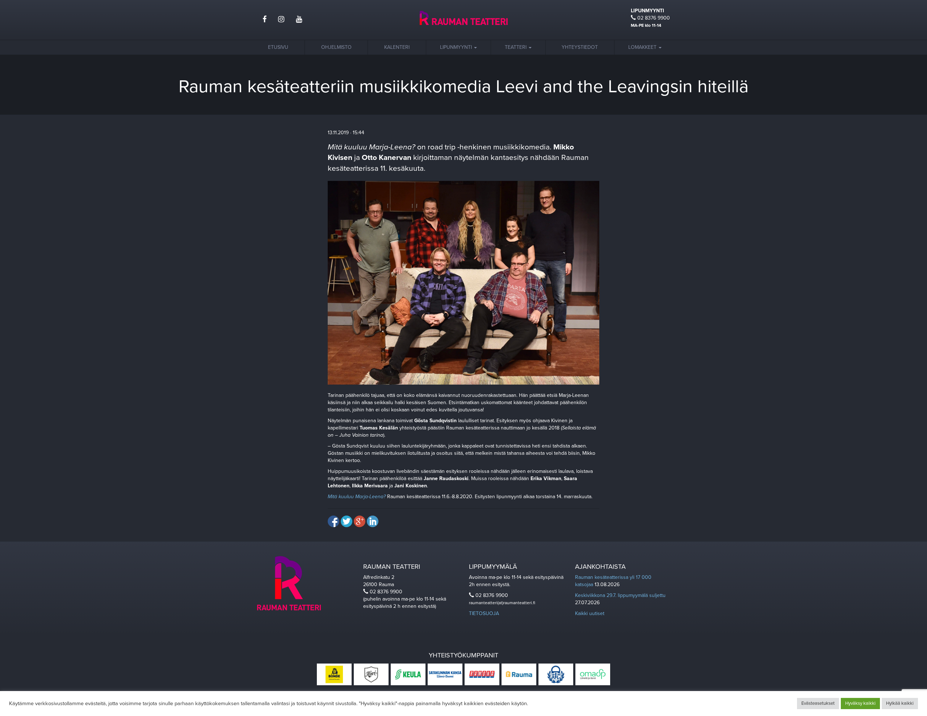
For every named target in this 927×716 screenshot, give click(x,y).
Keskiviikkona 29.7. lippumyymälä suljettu (620, 595)
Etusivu (278, 47)
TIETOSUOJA (484, 613)
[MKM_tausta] (463, 282)
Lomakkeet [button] (643, 47)
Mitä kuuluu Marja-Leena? (357, 496)
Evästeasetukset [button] (818, 703)
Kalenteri (397, 47)
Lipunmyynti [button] (456, 47)
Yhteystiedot (580, 47)
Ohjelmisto (336, 47)
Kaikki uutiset (589, 613)
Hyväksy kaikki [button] (860, 703)
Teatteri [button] (516, 47)
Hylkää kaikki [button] (900, 703)
